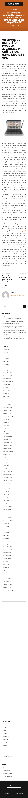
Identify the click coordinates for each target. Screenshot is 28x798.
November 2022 (7, 480)
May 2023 (6, 462)
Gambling (6, 736)
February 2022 (7, 506)
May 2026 (6, 358)
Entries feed (6, 770)
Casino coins (14, 4)
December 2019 (7, 581)
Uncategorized (7, 756)
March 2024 (6, 433)
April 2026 (6, 361)
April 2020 (6, 570)
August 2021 (6, 523)
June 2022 (6, 494)
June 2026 (6, 355)
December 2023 (7, 442)
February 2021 (7, 541)
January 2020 (7, 578)
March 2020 (6, 573)
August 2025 (6, 384)
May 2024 (6, 428)
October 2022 (7, 483)
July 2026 (6, 352)
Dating (5, 733)
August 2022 (6, 489)
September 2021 (8, 520)
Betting (5, 727)
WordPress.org (7, 776)
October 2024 (7, 413)
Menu (15, 10)
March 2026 (6, 364)
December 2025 (7, 373)
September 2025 (8, 381)
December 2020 (7, 547)
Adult (4, 725)
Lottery (5, 745)
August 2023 (6, 454)
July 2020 (6, 561)
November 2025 (7, 375)
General (5, 739)
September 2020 (8, 555)
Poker (5, 751)
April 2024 (6, 431)
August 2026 (6, 349)
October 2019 (7, 587)
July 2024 (6, 422)
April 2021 (6, 535)
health (5, 742)
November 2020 (8, 549)
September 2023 (8, 451)
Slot (4, 754)
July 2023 (6, 457)
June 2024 (6, 425)
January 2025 (7, 404)
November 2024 (7, 410)
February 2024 (7, 436)
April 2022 (6, 500)
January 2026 (7, 370)
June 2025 (6, 390)
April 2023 (6, 465)
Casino (4, 287)
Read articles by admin (17, 295)
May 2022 (6, 497)
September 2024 (8, 416)
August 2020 (7, 558)
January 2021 (7, 544)
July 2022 (6, 492)
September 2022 (8, 486)
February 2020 (7, 576)
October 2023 (7, 448)
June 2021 (6, 529)
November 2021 (7, 515)
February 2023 (7, 471)
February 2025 (7, 402)
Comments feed (7, 773)
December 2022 (7, 477)
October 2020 (7, 552)
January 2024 (7, 439)
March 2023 (6, 468)
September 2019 (8, 590)
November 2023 (7, 445)
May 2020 (6, 567)
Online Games (7, 748)
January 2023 (7, 474)
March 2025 (6, 399)
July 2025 (6, 387)
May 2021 (6, 532)
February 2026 (7, 367)
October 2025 (7, 378)
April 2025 (6, 396)
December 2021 (7, 512)
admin (19, 25)
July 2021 (6, 526)
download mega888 (19, 231)
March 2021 (6, 538)
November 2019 (7, 584)
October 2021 (7, 518)
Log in (5, 767)
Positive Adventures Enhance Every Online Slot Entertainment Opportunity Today (14, 332)
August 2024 (6, 419)
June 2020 (6, 564)
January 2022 (7, 509)
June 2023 (6, 460)
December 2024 (7, 407)
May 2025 (6, 393)
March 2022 (6, 503)
